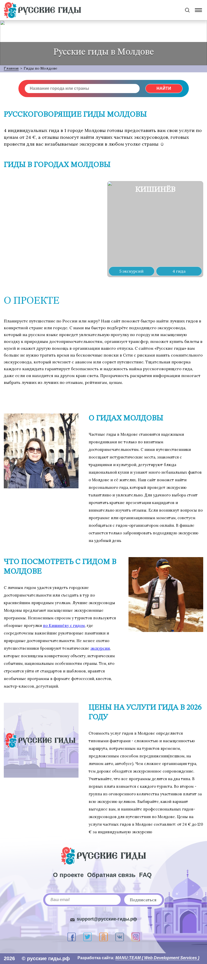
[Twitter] (87, 937)
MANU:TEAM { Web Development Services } (157, 958)
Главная (11, 68)
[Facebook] (71, 937)
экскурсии (100, 648)
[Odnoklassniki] (103, 937)
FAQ (145, 874)
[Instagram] (136, 937)
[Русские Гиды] (42, 10)
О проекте (68, 874)
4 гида (179, 271)
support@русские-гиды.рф (107, 919)
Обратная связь (111, 874)
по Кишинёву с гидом (64, 625)
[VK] (119, 937)
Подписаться (143, 899)
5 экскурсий (131, 271)
